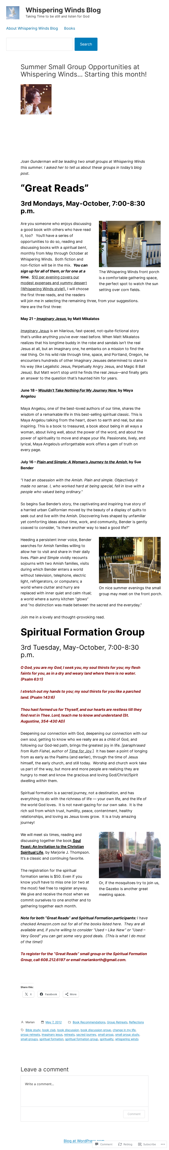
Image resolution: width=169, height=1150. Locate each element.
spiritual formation (51, 1039)
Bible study (33, 1030)
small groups (29, 1039)
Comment (134, 1114)
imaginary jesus (52, 1034)
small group (106, 1034)
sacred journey (86, 1034)
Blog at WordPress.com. (85, 1141)
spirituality (107, 1039)
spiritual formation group (81, 1039)
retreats (69, 1034)
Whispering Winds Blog (63, 10)
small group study (127, 1034)
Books (69, 28)
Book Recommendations (89, 1022)
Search (86, 44)
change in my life (124, 1030)
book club (49, 1030)
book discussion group (96, 1030)
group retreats (30, 1034)
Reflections (136, 1022)
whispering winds (126, 1039)
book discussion (68, 1030)
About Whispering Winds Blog (32, 28)
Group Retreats (117, 1022)
